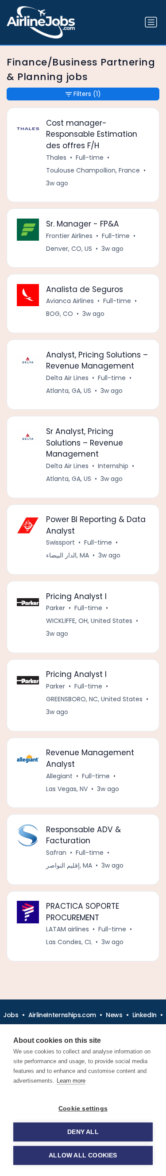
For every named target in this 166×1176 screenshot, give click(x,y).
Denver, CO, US (69, 248)
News (114, 1015)
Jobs (11, 1015)
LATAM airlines (67, 929)
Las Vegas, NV (67, 788)
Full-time (90, 157)
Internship (113, 465)
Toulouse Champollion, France (93, 170)
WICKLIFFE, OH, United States (89, 620)
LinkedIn (144, 1015)
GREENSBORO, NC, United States (94, 699)
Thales (56, 157)
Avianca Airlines (70, 300)
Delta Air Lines (67, 377)
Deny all (83, 1132)
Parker (55, 607)
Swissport (60, 542)
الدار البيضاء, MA (67, 555)
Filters (87, 93)
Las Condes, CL (69, 942)
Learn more (71, 1080)
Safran (56, 852)
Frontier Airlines (69, 235)
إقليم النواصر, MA (69, 865)
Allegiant (59, 776)
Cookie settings (83, 1108)
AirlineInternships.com (62, 1015)
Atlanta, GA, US (68, 390)
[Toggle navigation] (151, 22)
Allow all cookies (83, 1155)
